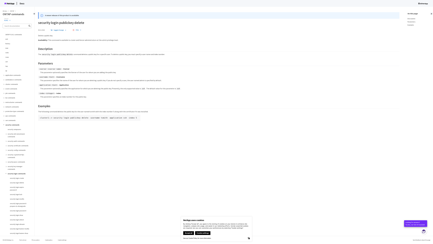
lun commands (10, 98)
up (6, 71)
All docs (5, 11)
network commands (12, 107)
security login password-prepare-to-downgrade (18, 204)
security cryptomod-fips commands (16, 156)
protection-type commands (14, 111)
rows (7, 57)
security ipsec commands (16, 162)
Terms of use (22, 240)
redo (7, 53)
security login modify (17, 199)
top (6, 66)
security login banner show (19, 233)
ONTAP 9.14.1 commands (13, 35)
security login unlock (17, 220)
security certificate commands (18, 146)
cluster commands (11, 84)
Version (6, 18)
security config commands (17, 150)
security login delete (17, 183)
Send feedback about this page (421, 240)
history (7, 44)
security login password (18, 211)
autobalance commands (13, 80)
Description (411, 19)
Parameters (411, 22)
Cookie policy (48, 240)
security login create (17, 178)
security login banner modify (19, 229)
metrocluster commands (13, 102)
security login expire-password (17, 188)
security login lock (16, 194)
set (6, 62)
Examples (411, 25)
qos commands (10, 116)
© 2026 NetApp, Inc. (8, 240)
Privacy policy (36, 240)
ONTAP (12, 11)
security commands (12, 125)
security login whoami (17, 224)
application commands (13, 75)
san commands (10, 120)
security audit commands (16, 141)
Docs (22, 3)
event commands (11, 89)
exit (6, 39)
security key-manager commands (15, 167)
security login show (16, 215)
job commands (10, 93)
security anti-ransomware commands (16, 135)
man (6, 48)
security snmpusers (14, 129)
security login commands (17, 174)
